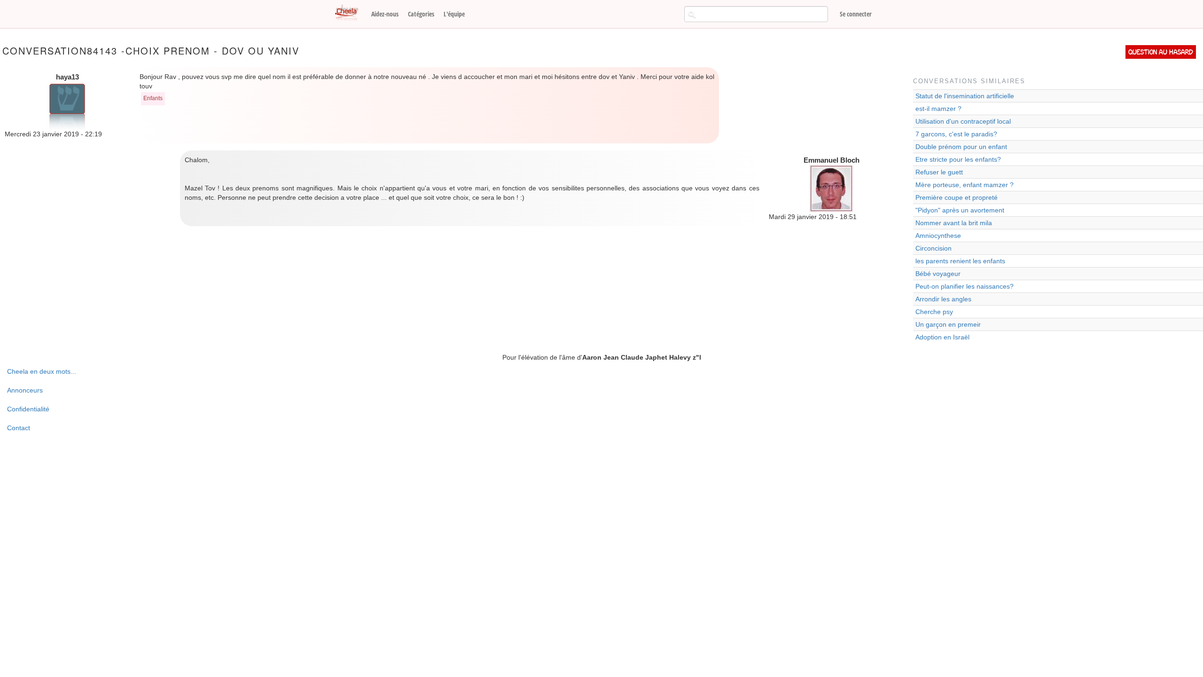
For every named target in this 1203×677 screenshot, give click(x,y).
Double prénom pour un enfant (961, 146)
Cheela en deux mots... (41, 371)
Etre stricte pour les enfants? (958, 159)
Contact (18, 428)
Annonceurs (25, 390)
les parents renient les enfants (960, 261)
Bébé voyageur (938, 273)
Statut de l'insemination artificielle (964, 96)
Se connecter (856, 13)
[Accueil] (350, 13)
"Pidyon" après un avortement (959, 210)
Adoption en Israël (942, 337)
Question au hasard (1160, 52)
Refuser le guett (939, 172)
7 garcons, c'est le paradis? (956, 134)
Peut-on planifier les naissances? (964, 286)
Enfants (153, 98)
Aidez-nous (384, 13)
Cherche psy (934, 311)
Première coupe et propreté (956, 197)
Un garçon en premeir (948, 324)
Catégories (421, 13)
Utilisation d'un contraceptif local (963, 121)
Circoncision (933, 248)
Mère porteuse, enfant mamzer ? (964, 185)
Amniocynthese (938, 235)
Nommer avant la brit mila (953, 223)
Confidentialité (28, 409)
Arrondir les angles (943, 299)
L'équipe (454, 13)
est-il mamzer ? (938, 108)
